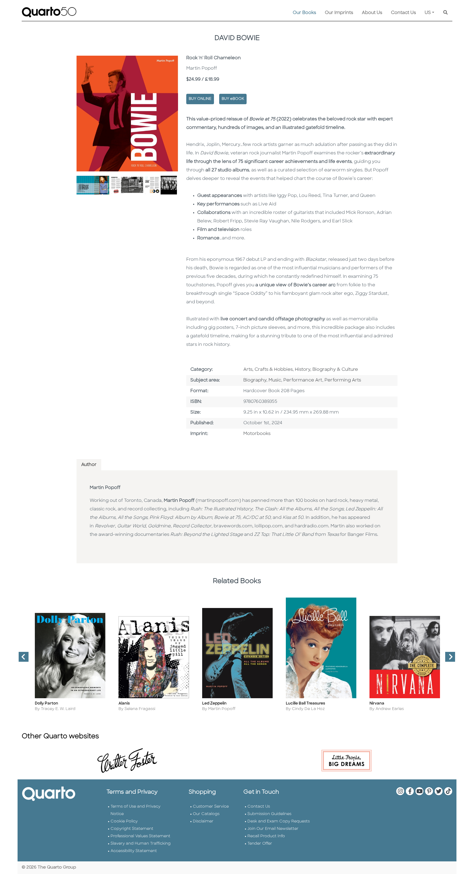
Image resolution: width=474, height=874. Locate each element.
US (428, 13)
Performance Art (302, 380)
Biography (254, 380)
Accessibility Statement (134, 851)
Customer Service (211, 807)
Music (275, 380)
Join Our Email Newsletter (272, 829)
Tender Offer (259, 844)
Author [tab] (89, 465)
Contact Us (403, 13)
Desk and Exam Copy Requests (278, 821)
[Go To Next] (448, 659)
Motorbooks (256, 434)
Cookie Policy (124, 821)
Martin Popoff (105, 488)
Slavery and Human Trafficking (141, 844)
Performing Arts (343, 380)
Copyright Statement (132, 829)
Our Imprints (339, 13)
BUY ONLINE (200, 99)
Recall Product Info (266, 836)
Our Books (304, 13)
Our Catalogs (206, 814)
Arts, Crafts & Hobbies (268, 369)
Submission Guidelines (269, 814)
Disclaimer (203, 821)
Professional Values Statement (140, 836)
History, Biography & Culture (326, 369)
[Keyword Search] (445, 12)
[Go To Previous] (21, 659)
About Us (372, 13)
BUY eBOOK (233, 99)
